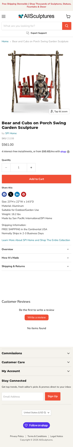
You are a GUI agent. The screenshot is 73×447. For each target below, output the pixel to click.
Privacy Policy (17, 436)
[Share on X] (10, 194)
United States (35, 412)
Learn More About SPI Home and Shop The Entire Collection (36, 240)
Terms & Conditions (37, 436)
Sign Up (53, 396)
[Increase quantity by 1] (31, 167)
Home (5, 41)
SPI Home (11, 133)
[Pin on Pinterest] (23, 194)
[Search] (66, 26)
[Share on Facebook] (4, 194)
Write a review (37, 317)
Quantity (6, 160)
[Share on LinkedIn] (17, 194)
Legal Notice (56, 436)
